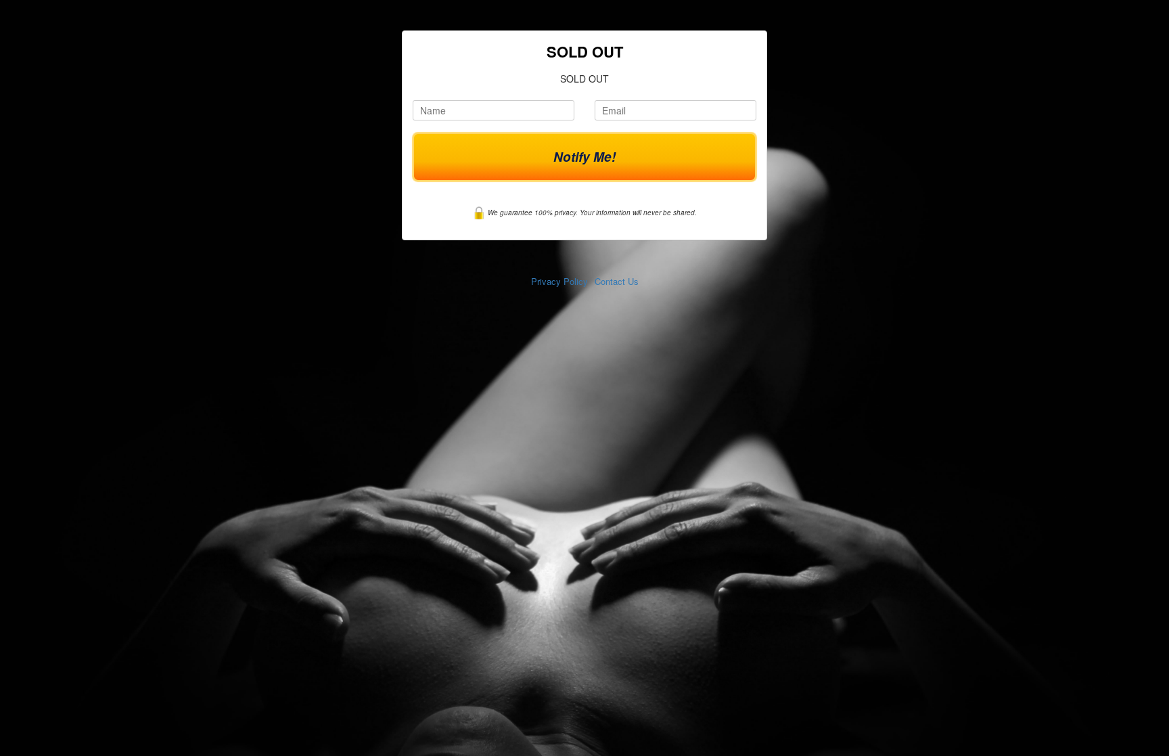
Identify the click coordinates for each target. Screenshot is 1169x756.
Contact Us (617, 281)
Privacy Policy (559, 281)
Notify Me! (584, 157)
